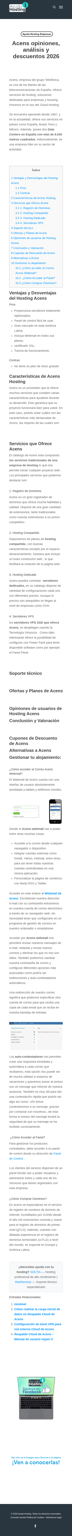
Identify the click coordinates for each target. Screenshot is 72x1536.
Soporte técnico (22, 228)
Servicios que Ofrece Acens (29, 203)
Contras (22, 193)
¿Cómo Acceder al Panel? (35, 278)
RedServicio (23, 1282)
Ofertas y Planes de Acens (29, 233)
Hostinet (20, 1304)
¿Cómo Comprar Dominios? (35, 283)
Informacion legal (54, 1517)
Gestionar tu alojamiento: (28, 263)
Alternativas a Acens (25, 258)
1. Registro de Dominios (32, 208)
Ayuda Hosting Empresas (36, 34)
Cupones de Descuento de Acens (33, 253)
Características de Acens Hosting (33, 198)
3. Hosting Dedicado (30, 218)
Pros (20, 188)
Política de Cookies (35, 1517)
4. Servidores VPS (29, 223)
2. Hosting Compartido (31, 213)
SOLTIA (35, 1272)
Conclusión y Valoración (27, 248)
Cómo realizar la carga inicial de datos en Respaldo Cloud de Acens (37, 1314)
